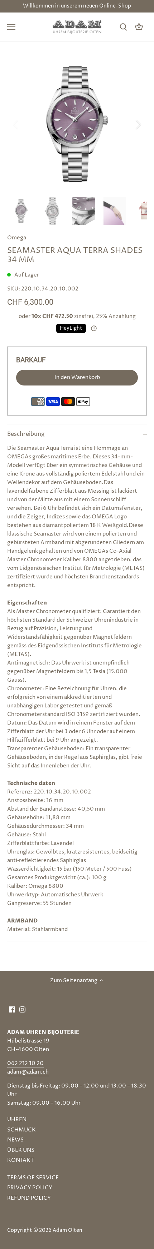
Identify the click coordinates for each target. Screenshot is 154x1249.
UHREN (17, 1119)
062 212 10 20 (25, 1063)
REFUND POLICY (29, 1198)
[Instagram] (22, 1009)
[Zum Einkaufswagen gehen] (139, 27)
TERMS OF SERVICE (33, 1177)
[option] (77, 124)
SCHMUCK (21, 1130)
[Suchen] (123, 27)
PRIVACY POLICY (29, 1187)
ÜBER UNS (20, 1150)
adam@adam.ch (28, 1072)
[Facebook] (12, 1009)
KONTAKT (20, 1160)
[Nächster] (138, 124)
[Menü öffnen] (11, 27)
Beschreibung (26, 434)
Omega (16, 238)
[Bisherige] (16, 124)
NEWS (15, 1140)
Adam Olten (67, 1230)
